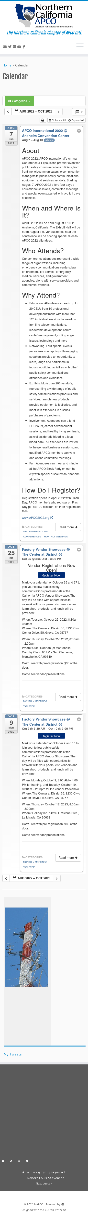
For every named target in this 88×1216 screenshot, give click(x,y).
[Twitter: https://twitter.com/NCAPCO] (11, 1162)
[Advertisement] (44, 1113)
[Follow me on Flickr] (15, 46)
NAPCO (38, 1204)
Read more (66, 527)
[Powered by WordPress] (63, 1203)
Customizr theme (55, 1210)
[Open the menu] (80, 45)
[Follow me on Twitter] (10, 46)
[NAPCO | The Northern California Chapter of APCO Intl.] (44, 16)
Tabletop (29, 706)
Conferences (32, 536)
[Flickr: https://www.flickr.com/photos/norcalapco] (19, 1162)
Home (6, 65)
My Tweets (13, 1054)
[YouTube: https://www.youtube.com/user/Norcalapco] (3, 1162)
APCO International (36, 531)
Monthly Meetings (56, 536)
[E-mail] (5, 46)
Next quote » (44, 1183)
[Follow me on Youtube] (20, 46)
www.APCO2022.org (35, 517)
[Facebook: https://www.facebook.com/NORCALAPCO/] (27, 1162)
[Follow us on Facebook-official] (24, 46)
